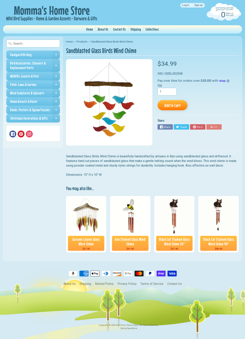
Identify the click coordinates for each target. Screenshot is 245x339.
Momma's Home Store (127, 325)
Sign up (198, 5)
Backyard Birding (35, 55)
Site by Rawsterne (128, 328)
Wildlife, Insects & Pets (35, 77)
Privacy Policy (127, 284)
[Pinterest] (21, 134)
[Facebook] (12, 134)
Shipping (135, 29)
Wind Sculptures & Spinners (35, 94)
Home (89, 29)
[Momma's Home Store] (51, 12)
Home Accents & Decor (35, 102)
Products (82, 41)
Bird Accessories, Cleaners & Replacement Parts (35, 65)
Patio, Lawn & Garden (35, 85)
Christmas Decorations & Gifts (35, 119)
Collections (152, 29)
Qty (160, 85)
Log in (185, 5)
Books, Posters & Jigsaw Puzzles (35, 111)
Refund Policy (104, 284)
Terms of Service (151, 284)
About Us (103, 29)
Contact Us (119, 29)
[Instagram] (29, 134)
